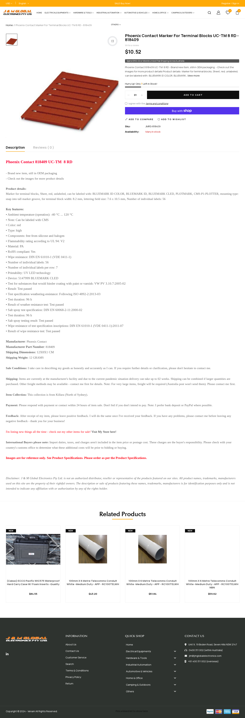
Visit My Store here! (104, 431)
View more (194, 75)
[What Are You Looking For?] (206, 13)
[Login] (216, 13)
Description (15, 148)
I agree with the (148, 103)
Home (9, 25)
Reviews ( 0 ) (43, 148)
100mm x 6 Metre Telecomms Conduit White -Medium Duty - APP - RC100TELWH (93, 582)
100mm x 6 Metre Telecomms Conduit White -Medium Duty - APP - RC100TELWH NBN (212, 584)
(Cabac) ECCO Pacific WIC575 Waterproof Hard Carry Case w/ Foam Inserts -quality (33, 582)
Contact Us (72, 651)
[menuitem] (39, 13)
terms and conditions (157, 103)
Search (70, 664)
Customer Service (76, 657)
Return (69, 683)
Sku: (128, 126)
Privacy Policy (73, 677)
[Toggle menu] (175, 651)
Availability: (132, 131)
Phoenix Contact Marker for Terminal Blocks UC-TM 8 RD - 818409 (182, 37)
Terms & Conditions (77, 670)
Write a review (132, 45)
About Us (71, 644)
